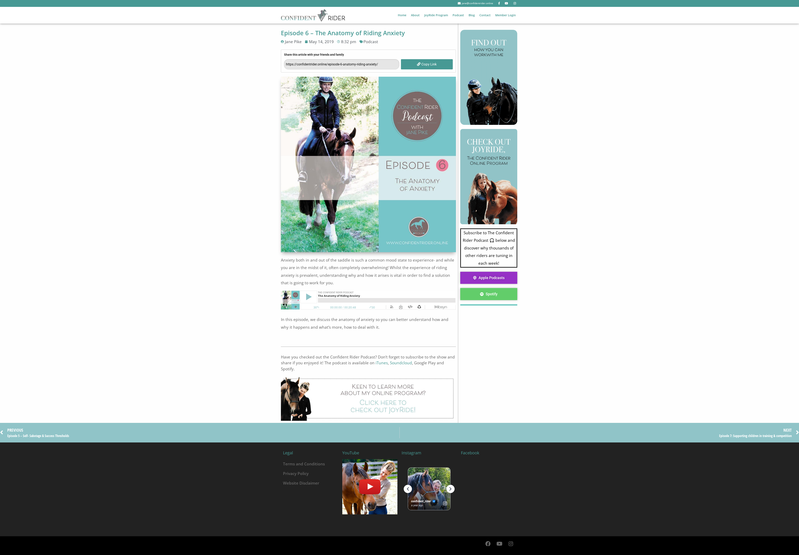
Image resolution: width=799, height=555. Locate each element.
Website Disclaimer (301, 483)
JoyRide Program (436, 15)
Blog (472, 15)
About (415, 15)
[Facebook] (488, 543)
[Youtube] (499, 543)
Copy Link (429, 64)
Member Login (505, 15)
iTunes (382, 363)
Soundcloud (401, 363)
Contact (485, 15)
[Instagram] (511, 543)
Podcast (458, 15)
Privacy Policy (296, 473)
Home (402, 15)
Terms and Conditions (304, 464)
